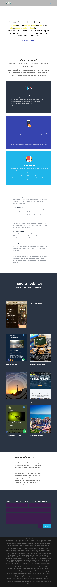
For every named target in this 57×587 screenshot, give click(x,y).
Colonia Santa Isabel (41, 550)
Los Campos (37, 563)
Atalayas (9, 543)
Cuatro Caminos (23, 551)
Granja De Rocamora (17, 556)
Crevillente (15, 551)
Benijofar (41, 543)
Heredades (46, 556)
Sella (42, 575)
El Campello (22, 553)
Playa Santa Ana (42, 570)
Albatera (24, 540)
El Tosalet (38, 553)
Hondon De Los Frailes (23, 558)
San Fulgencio (14, 573)
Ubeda (13, 578)
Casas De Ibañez (32, 548)
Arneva (46, 542)
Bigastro (27, 545)
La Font (39, 560)
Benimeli (9, 545)
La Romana (41, 561)
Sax (39, 575)
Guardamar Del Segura (37, 556)
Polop (48, 570)
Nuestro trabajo (28, 41)
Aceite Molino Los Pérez (13, 435)
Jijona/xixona (13, 560)
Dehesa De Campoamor (45, 551)
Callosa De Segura (29, 547)
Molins (16, 565)
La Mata (18, 561)
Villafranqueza (39, 581)
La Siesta (47, 561)
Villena (45, 581)
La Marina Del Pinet (10, 561)
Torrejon (19, 576)
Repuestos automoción (37, 402)
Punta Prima (10, 571)
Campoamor (15, 548)
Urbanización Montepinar (44, 580)
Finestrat (18, 555)
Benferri (19, 543)
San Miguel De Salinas (45, 573)
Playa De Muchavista (23, 570)
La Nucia (35, 561)
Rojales (48, 571)
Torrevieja (8, 578)
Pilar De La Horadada (39, 568)
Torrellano (31, 576)
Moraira (40, 565)
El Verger (44, 553)
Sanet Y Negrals (22, 575)
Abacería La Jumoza (12, 331)
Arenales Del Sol (39, 542)
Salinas (8, 573)
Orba (28, 566)
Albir (28, 540)
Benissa (14, 545)
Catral (14, 550)
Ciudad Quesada (25, 550)
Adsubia (8, 540)
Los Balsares (31, 563)
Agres (15, 540)
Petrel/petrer (30, 568)
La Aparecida (20, 560)
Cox (11, 551)
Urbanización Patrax (11, 581)
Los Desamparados (45, 563)
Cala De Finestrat (10, 547)
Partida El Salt (47, 566)
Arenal (33, 542)
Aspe (50, 542)
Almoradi (18, 542)
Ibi (35, 558)
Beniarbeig (24, 543)
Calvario (39, 547)
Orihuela (33, 566)
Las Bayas (24, 563)
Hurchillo (32, 558)
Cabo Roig (47, 545)
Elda (8, 555)
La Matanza (24, 561)
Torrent (43, 576)
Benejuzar (14, 543)
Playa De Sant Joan (33, 570)
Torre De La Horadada (11, 576)
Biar (23, 545)
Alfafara (38, 540)
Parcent (41, 566)
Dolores (12, 553)
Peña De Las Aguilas (21, 568)
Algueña (8, 542)
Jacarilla (39, 558)
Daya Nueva (30, 551)
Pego (14, 568)
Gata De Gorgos (37, 555)
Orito (37, 566)
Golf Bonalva (44, 555)
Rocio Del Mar (42, 571)
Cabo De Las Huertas (39, 545)
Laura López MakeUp (36, 303)
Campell (44, 547)
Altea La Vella (27, 542)
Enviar (47, 526)
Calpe (35, 547)
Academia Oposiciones (37, 364)
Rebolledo (30, 571)
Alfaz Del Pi (43, 540)
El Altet (16, 553)
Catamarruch (9, 550)
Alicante (13, 542)
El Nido (27, 553)
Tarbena (46, 575)
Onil (26, 566)
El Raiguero (32, 553)
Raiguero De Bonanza (22, 571)
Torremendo (38, 576)
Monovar (30, 565)
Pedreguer (10, 568)
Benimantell (47, 543)
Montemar (35, 565)
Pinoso (15, 570)
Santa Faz (29, 575)
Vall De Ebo (32, 581)
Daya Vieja (36, 551)
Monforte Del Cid (22, 565)
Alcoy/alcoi (32, 540)
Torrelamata (25, 576)
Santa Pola (34, 575)
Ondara (22, 566)
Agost (11, 540)
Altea (22, 542)
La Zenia (19, 563)
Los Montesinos (9, 565)
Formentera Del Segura (26, 555)
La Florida (34, 560)
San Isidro (20, 573)
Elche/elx (49, 553)
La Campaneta (27, 560)
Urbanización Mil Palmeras (30, 580)
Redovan (36, 571)
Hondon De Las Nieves (11, 558)
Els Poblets (12, 555)
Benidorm (36, 543)
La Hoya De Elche (46, 560)
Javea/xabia (44, 558)
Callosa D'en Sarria (19, 547)
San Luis (37, 573)
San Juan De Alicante (29, 573)
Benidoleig (30, 543)
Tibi (49, 575)
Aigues (19, 540)
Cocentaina (32, 550)
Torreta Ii (48, 576)
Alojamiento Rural (11, 364)
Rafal (15, 571)
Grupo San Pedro (27, 556)
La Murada (30, 561)
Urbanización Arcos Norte (22, 578)
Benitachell (19, 545)
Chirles (18, 550)
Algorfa (49, 540)
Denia (8, 553)
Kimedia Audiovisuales (13, 402)
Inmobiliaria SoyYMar (37, 435)
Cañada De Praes (23, 548)
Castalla (47, 548)
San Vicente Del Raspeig (11, 575)
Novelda (17, 566)
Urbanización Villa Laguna (22, 581)
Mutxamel (12, 566)
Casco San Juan (40, 548)
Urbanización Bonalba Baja (35, 578)
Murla (44, 565)
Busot (31, 545)
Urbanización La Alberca (17, 580)
